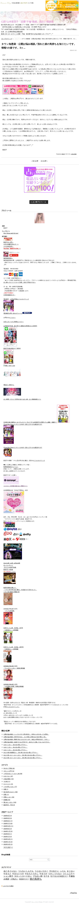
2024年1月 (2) (7, 836)
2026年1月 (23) (7, 823)
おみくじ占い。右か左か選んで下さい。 (15, 745)
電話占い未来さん (8, 385)
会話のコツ (24, 878)
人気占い (14, 878)
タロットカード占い (23, 876)
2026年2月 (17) (7, 821)
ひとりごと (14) (8, 784)
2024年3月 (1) (7, 834)
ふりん (63, 870)
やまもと (7, 873)
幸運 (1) (5, 789)
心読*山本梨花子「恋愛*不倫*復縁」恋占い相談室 (27, 21)
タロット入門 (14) (8, 771)
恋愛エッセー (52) (8, 797)
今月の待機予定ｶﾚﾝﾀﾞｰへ (11, 244)
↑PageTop (73, 893)
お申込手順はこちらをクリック (19, 299)
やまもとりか (18, 873)
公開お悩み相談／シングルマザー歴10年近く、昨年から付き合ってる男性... (26, 734)
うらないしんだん (26, 870)
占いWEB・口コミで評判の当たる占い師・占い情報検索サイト (22, 399)
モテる (46, 876)
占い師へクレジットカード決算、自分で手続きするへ (19, 282)
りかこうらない (55, 873)
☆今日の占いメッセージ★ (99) (12, 773)
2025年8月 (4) (7, 829)
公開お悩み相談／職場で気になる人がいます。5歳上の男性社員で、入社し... (26, 739)
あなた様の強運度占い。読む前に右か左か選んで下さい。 (20, 752)
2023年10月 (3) (7, 844)
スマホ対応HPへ (8, 246)
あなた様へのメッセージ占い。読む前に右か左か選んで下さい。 (22, 755)
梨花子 (63, 154)
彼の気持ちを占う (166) (10, 792)
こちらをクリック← (14, 707)
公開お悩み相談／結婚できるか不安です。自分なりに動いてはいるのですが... (26, 742)
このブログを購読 (8, 886)
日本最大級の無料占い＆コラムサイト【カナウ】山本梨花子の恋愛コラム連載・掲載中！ (30, 422)
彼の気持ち (36, 878)
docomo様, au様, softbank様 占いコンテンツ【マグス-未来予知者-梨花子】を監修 (11, 566)
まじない (71, 870)
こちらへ (13, 317)
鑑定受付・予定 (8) (9, 805)
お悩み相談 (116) (8, 779)
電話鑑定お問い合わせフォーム (12, 313)
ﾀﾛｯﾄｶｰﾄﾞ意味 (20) (9, 768)
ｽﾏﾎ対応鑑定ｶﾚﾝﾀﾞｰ (9, 295)
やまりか (43, 873)
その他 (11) (6, 781)
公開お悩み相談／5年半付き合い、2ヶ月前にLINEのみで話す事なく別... (24, 737)
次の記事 (43, 161)
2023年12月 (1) (7, 839)
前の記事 (35, 161)
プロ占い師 (37, 876)
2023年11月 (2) (7, 842)
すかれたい (54, 870)
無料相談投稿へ (8, 258)
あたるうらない (10, 870)
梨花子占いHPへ (8, 242)
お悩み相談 (74, 154)
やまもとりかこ (32, 873)
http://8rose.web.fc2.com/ (10, 233)
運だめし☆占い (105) (9, 802)
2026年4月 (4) (7, 815)
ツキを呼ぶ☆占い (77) (10, 787)
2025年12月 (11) (8, 826)
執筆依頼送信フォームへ (10, 467)
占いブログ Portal (37, 902)
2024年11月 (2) (7, 831)
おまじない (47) (8, 776)
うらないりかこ (41, 870)
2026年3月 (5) (7, 818)
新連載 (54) (6, 800)
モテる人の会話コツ (59, 876)
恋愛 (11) (6, 794)
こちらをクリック (39, 460)
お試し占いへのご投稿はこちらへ (13, 322)
